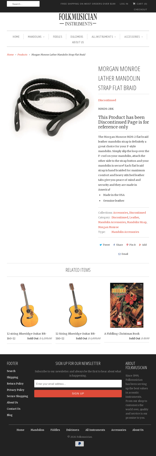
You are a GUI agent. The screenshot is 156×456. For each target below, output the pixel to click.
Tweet (106, 244)
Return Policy (15, 383)
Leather (134, 217)
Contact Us (13, 408)
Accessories (132, 36)
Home (16, 36)
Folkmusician (84, 436)
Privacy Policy (15, 390)
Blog (10, 415)
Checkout (140, 9)
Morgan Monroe (108, 227)
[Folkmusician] (78, 20)
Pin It (132, 244)
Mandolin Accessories (112, 222)
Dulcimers (77, 36)
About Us (78, 42)
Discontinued (107, 100)
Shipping (12, 377)
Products (22, 54)
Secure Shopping (17, 396)
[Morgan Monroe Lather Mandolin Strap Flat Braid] (50, 107)
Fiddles (57, 36)
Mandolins (35, 36)
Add (144, 244)
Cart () (141, 4)
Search (11, 371)
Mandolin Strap (136, 222)
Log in (124, 4)
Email (125, 253)
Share (119, 244)
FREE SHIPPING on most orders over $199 (88, 4)
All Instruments (102, 36)
